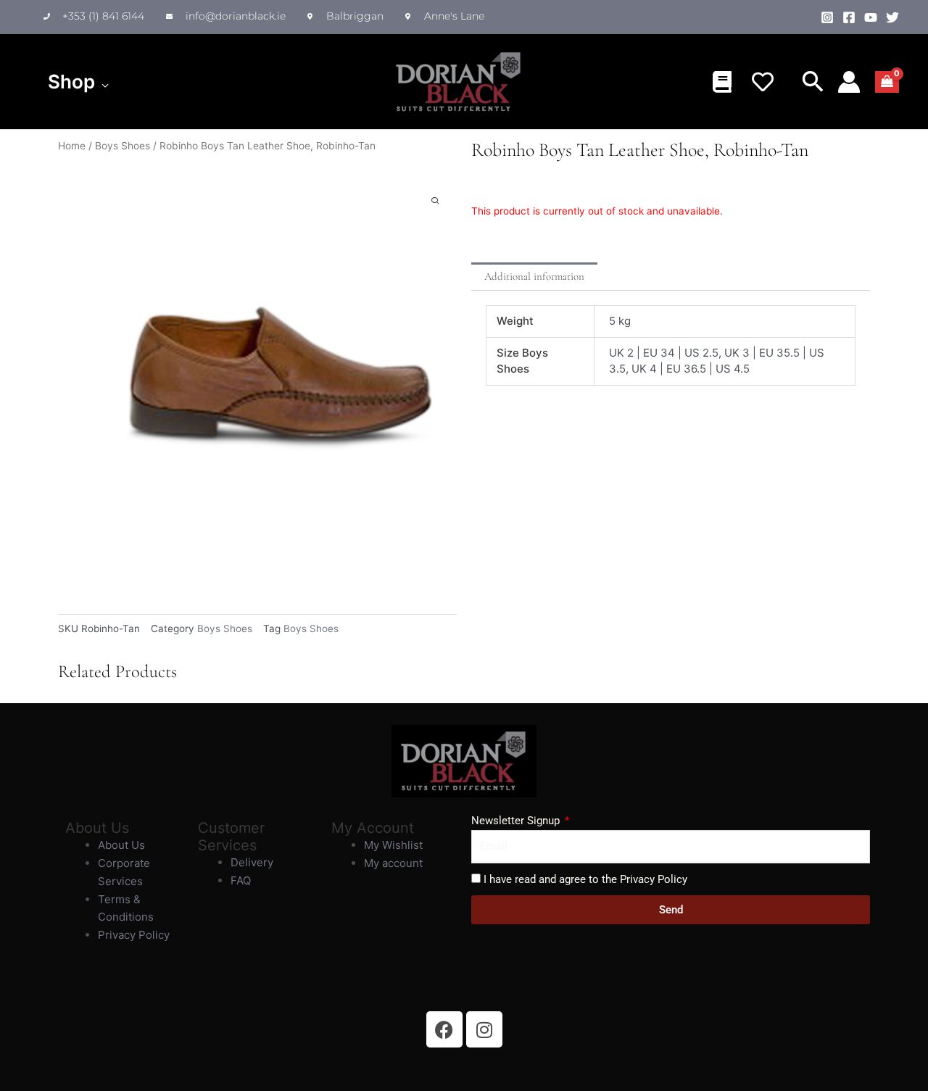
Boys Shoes (122, 146)
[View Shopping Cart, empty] (887, 82)
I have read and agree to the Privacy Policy (585, 879)
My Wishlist (393, 845)
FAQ (241, 880)
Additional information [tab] (534, 276)
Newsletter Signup (517, 820)
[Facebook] (849, 17)
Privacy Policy (134, 935)
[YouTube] (870, 17)
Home (72, 146)
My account (393, 863)
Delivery (252, 862)
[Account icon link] (849, 82)
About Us (121, 845)
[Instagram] (827, 17)
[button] (102, 82)
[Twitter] (892, 17)
